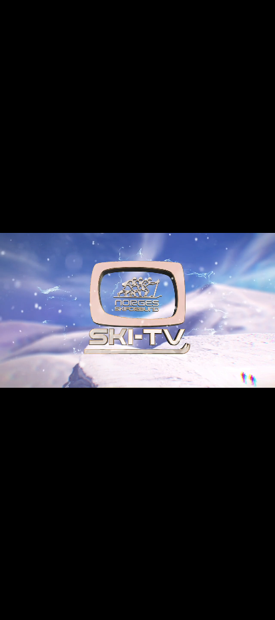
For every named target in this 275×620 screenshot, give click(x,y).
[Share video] (262, 13)
